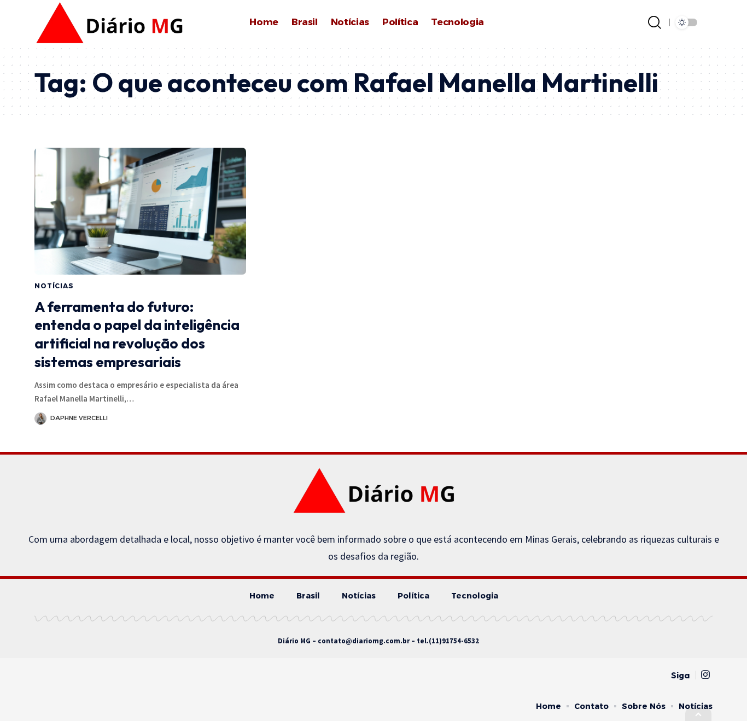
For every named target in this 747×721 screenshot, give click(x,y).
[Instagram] (705, 674)
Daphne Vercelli (79, 418)
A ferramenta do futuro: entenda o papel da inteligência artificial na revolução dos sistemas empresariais (137, 334)
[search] (654, 22)
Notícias (54, 286)
